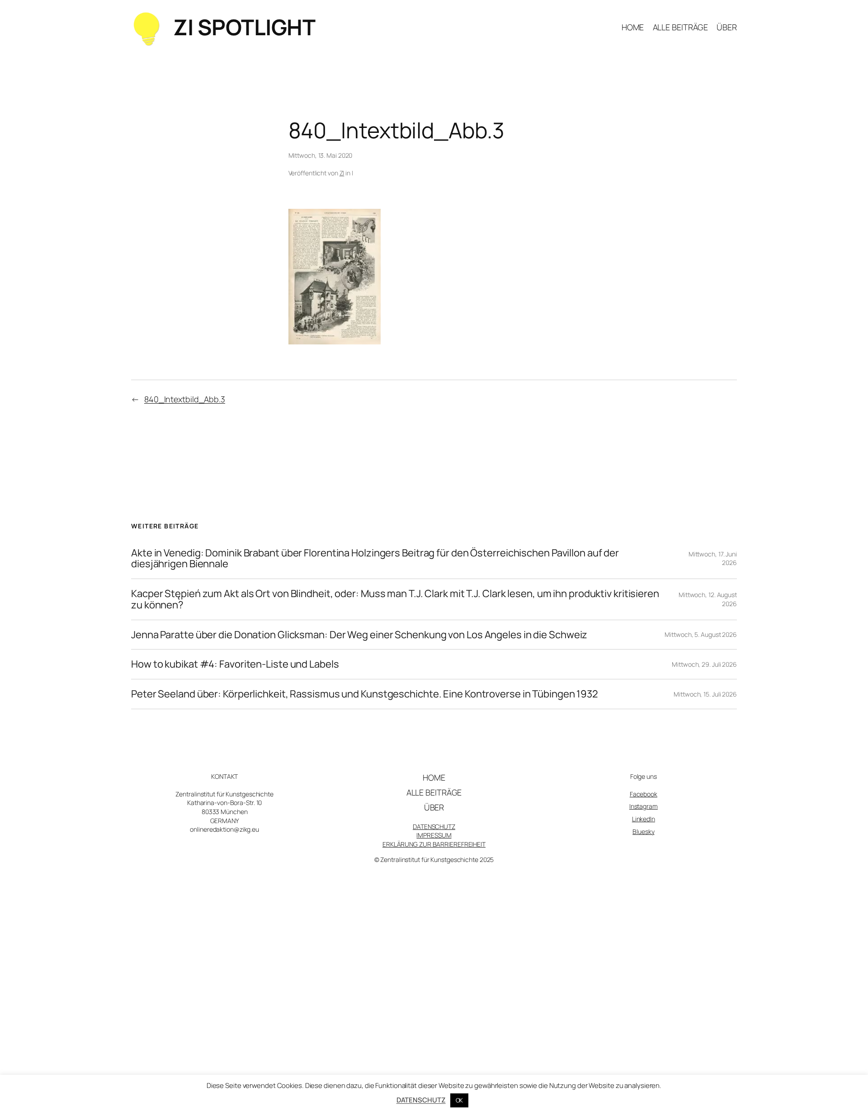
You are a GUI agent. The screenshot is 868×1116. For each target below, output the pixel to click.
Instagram (643, 806)
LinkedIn (643, 819)
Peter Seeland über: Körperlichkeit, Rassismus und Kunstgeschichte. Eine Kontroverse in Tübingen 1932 (364, 694)
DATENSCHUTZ (434, 826)
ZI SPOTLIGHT (244, 27)
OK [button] (459, 1100)
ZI (342, 173)
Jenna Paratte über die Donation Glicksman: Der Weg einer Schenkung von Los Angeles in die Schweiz (359, 634)
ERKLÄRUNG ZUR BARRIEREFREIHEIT (434, 844)
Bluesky (643, 831)
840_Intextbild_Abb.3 (184, 399)
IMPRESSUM (433, 835)
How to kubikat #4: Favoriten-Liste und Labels (235, 664)
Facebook (643, 794)
